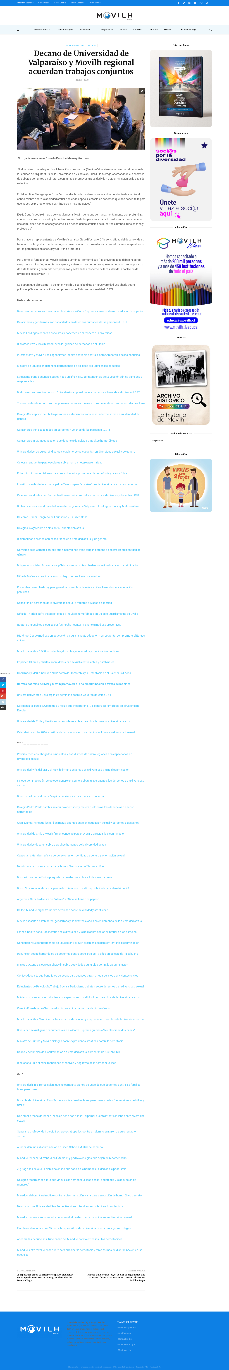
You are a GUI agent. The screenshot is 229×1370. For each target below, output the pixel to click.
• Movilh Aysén (95, 3)
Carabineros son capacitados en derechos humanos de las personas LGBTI (63, 429)
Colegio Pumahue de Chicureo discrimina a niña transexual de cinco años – (63, 1008)
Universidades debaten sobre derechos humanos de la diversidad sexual (62, 844)
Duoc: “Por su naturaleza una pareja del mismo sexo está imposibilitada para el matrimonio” (73, 888)
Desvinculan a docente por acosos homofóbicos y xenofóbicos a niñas (61, 866)
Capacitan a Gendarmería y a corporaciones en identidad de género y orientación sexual (71, 855)
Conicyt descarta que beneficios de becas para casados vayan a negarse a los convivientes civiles (77, 975)
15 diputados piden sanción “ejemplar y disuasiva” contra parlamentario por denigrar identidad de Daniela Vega (45, 1277)
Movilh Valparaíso (74, 45)
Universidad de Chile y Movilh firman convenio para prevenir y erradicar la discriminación (71, 833)
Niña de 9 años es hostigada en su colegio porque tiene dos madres (59, 576)
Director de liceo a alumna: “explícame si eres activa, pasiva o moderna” (61, 796)
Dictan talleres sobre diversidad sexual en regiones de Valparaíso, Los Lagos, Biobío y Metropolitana (78, 506)
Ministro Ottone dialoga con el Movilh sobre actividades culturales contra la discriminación (72, 964)
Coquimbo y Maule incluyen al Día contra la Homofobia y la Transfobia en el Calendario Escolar (74, 673)
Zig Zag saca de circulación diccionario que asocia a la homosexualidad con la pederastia (71, 1169)
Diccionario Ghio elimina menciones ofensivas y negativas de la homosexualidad (66, 1062)
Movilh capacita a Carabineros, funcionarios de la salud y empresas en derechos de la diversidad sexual (80, 1019)
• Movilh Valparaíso (25, 3)
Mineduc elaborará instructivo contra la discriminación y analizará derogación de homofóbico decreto (79, 1195)
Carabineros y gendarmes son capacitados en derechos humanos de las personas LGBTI (72, 322)
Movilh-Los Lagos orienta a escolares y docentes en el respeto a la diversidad (64, 333)
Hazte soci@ (188, 29)
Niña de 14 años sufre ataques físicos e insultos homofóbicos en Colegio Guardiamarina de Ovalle (77, 613)
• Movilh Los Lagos (77, 3)
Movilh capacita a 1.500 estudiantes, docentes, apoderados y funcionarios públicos (68, 651)
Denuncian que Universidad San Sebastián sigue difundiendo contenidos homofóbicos (70, 1206)
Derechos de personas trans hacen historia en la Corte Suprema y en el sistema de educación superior (80, 311)
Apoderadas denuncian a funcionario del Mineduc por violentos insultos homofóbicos (69, 1239)
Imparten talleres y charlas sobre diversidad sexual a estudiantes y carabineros (65, 662)
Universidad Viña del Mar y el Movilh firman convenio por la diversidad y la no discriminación (73, 769)
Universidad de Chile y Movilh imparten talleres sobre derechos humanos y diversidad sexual (74, 721)
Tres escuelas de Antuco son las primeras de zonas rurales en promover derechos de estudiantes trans (81, 403)
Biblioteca (85, 29)
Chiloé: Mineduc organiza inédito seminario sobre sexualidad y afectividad (62, 910)
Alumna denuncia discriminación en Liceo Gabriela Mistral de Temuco (60, 1147)
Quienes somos (40, 29)
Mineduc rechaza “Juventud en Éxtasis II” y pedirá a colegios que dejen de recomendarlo (71, 1158)
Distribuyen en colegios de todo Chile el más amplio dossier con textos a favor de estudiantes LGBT (78, 392)
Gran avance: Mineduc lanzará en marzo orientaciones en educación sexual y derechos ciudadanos (78, 822)
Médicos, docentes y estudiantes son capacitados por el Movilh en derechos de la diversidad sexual (78, 997)
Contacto (153, 29)
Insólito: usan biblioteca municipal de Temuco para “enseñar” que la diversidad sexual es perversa (77, 484)
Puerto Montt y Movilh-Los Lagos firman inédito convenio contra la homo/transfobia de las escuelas (78, 354)
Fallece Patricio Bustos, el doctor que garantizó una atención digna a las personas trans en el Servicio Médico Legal (116, 1277)
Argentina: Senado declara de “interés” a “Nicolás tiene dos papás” (58, 899)
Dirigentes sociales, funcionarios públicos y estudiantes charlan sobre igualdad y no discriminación (78, 565)
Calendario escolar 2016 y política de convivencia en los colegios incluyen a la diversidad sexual (76, 732)
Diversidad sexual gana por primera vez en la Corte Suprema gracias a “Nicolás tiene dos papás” (76, 1030)
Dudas (123, 29)
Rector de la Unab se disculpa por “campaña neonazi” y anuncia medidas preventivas (69, 624)
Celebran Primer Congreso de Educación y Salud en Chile (52, 517)
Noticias (92, 45)
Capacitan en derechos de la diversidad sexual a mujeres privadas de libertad (64, 602)
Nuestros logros (66, 29)
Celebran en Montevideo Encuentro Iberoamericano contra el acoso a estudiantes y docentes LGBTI (78, 495)
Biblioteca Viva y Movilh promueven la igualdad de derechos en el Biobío (61, 344)
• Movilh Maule (43, 3)
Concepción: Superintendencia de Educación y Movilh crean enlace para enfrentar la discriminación (78, 942)
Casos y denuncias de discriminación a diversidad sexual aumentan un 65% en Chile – (70, 1052)
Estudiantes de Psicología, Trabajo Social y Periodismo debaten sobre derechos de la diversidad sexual (80, 986)
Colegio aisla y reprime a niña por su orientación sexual (50, 528)
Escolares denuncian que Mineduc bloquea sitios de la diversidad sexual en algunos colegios (74, 1228)
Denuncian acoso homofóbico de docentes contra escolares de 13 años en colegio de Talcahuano (77, 953)
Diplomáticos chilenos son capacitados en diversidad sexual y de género (62, 539)
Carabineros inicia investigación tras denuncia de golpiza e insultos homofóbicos (67, 440)
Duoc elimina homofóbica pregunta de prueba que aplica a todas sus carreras (64, 877)
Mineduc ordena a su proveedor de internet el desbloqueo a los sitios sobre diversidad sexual (74, 1217)
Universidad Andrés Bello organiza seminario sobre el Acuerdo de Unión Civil (64, 694)
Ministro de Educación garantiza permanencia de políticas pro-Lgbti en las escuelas (68, 365)
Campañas (105, 29)
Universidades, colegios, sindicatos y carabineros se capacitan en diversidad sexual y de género (76, 451)
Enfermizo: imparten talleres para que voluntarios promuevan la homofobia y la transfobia (72, 473)
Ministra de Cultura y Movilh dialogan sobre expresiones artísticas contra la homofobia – (71, 1041)
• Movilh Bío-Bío (59, 3)
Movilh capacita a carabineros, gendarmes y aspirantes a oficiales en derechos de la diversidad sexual (79, 921)
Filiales (167, 29)
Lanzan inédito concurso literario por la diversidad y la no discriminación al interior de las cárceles (77, 932)
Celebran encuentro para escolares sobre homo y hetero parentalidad (60, 462)
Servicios (137, 29)
